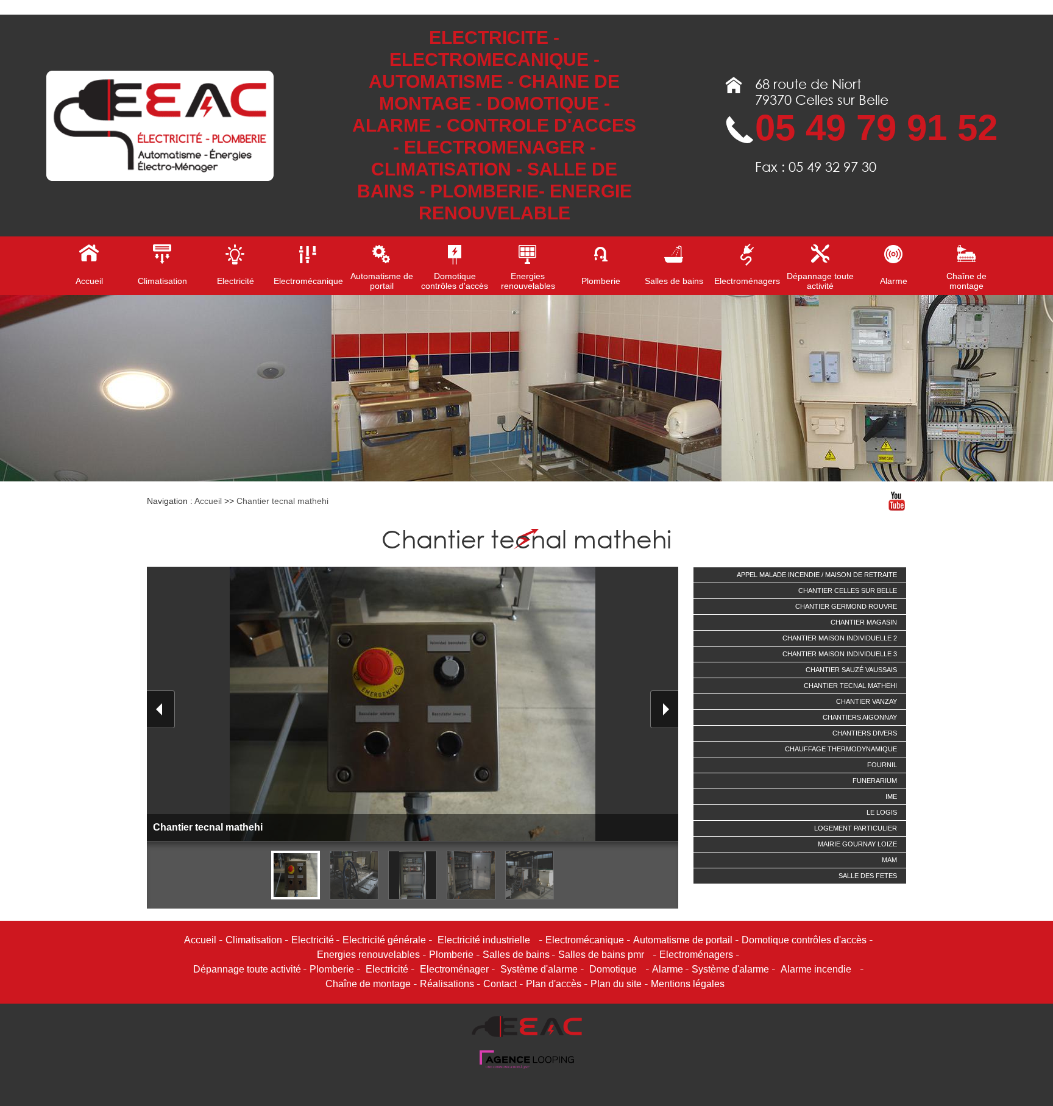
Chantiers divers (864, 733)
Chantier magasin (864, 622)
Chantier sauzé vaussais (851, 669)
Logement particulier (855, 828)
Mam (889, 859)
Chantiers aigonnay (860, 717)
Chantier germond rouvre (846, 606)
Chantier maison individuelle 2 (839, 638)
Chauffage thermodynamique (841, 749)
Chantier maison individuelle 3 (839, 654)
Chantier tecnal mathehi (282, 501)
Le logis (882, 812)
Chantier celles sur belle (847, 590)
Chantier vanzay (866, 701)
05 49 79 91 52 (876, 127)
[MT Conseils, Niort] (527, 1066)
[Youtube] (896, 501)
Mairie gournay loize (857, 844)
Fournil (882, 764)
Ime (891, 796)
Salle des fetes (867, 875)
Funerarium (875, 780)
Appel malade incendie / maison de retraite (817, 574)
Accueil (208, 501)
